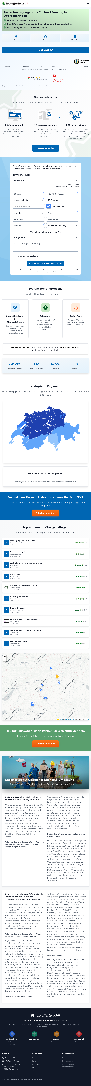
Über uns (35, 1058)
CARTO (86, 719)
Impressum (36, 1064)
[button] (57, 676)
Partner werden (68, 1058)
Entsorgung (10, 86)
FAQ (34, 1061)
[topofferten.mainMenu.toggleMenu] (88, 3)
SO (19, 86)
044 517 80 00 (10, 1058)
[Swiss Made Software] (57, 78)
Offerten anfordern (45, 148)
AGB (34, 1071)
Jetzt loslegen (45, 50)
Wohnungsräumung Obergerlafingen (36, 86)
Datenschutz (37, 1068)
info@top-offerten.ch (13, 1061)
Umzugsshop (67, 1061)
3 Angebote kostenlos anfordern (45, 264)
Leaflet (61, 719)
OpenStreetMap (70, 719)
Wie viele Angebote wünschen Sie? (46, 232)
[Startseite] (3, 86)
